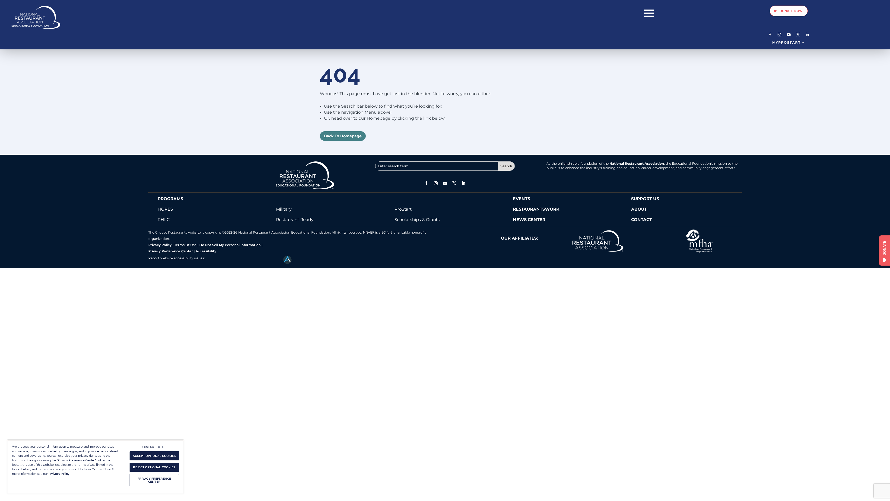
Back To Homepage (343, 136)
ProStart (403, 209)
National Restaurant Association (637, 163)
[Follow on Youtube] (788, 34)
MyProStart (786, 42)
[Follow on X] (798, 34)
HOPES (165, 209)
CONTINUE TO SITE (154, 447)
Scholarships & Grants (417, 219)
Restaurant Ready (294, 219)
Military (284, 209)
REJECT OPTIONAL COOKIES (154, 467)
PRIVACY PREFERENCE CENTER (154, 480)
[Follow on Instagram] (779, 34)
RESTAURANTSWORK (536, 209)
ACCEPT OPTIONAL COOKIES (154, 456)
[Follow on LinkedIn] (807, 34)
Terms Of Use (185, 245)
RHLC (164, 219)
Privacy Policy (160, 245)
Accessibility (206, 251)
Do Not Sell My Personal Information (230, 245)
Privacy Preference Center (170, 251)
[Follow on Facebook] (770, 34)
